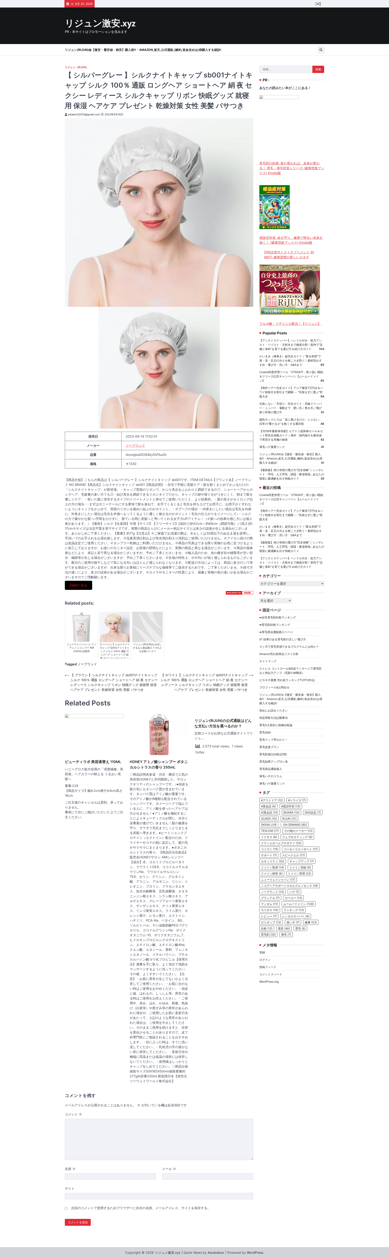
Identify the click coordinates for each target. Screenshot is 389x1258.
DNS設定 (313, 812)
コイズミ (269, 849)
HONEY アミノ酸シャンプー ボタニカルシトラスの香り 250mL (159, 764)
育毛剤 (268, 934)
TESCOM (270, 830)
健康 (311, 922)
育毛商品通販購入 (270, 769)
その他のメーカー (298, 830)
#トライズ (297, 800)
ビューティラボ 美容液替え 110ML (93, 762)
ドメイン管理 (299, 873)
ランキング (294, 910)
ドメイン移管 (272, 873)
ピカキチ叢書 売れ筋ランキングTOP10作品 (287, 680)
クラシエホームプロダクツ (281, 843)
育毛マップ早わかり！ (273, 739)
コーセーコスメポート (301, 849)
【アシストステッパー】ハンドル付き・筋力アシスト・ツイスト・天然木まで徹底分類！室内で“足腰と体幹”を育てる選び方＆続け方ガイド (291, 345)
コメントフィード (270, 974)
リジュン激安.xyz (100, 23)
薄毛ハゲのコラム (270, 776)
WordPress (255, 1252)
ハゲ (294, 891)
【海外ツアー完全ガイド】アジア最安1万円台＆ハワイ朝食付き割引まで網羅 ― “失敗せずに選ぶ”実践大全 (291, 392)
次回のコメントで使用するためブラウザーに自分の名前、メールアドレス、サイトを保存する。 (141, 1208)
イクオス (269, 837)
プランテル (270, 897)
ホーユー (293, 897)
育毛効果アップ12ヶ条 (273, 761)
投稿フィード (267, 967)
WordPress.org (269, 981)
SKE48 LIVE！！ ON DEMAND (284, 824)
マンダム (269, 904)
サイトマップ (267, 661)
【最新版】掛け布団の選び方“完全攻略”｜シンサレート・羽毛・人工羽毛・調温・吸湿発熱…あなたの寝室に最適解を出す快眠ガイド (291, 474)
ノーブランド (135, 445)
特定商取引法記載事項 (273, 717)
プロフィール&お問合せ (274, 687)
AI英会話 (269, 812)
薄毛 (286, 934)
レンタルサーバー (295, 916)
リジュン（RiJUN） (77, 67)
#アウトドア (272, 800)
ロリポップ (271, 922)
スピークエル (293, 855)
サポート (269, 855)
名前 (70, 1169)
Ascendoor (216, 1252)
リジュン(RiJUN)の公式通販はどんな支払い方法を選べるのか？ (223, 723)
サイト (70, 1188)
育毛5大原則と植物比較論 (275, 725)
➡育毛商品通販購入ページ (276, 632)
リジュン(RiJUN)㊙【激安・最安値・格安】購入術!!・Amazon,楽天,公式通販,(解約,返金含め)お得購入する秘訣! (143, 50)
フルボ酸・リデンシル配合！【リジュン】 (290, 324)
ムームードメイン (298, 904)
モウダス (269, 910)
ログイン (265, 959)
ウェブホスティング (297, 837)
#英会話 (268, 806)
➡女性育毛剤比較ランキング (277, 617)
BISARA (291, 812)
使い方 (292, 922)
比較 (267, 928)
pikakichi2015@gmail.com (84, 114)
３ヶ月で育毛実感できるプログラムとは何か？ (289, 646)
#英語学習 (290, 806)
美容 (284, 928)
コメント (73, 1114)
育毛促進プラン (269, 747)
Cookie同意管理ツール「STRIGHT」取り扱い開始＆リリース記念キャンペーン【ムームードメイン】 (291, 376)
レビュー (269, 916)
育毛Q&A (265, 732)
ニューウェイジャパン (278, 879)
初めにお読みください (273, 710)
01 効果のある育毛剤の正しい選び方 (282, 639)
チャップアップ (302, 861)
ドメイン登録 (300, 867)
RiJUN (289, 818)
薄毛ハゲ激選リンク (272, 447)
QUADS (269, 818)
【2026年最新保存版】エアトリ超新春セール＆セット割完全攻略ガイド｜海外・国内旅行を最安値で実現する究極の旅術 (291, 435)
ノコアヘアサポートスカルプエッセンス (289, 885)
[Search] (321, 50)
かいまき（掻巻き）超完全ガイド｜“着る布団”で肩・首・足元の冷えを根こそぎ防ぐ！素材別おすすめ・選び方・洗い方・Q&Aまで (290, 361)
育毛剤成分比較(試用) (273, 754)
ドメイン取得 (272, 867)
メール (169, 1169)
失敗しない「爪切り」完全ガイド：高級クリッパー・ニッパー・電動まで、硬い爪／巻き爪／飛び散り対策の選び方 (290, 408)
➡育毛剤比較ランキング (274, 624)
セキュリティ (272, 861)
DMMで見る (78, 585)
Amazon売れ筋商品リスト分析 (278, 654)
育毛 (300, 928)
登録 (262, 952)
